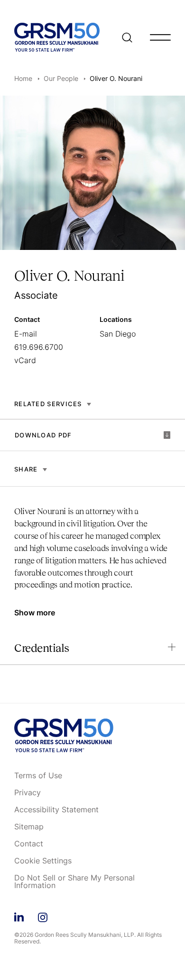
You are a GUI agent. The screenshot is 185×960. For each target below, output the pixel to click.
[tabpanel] (92, 553)
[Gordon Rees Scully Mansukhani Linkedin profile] (19, 916)
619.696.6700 (38, 347)
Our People (61, 78)
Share (26, 469)
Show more (34, 612)
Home (23, 78)
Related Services (48, 404)
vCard (25, 360)
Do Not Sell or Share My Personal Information (74, 882)
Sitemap (29, 827)
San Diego (118, 333)
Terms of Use (38, 776)
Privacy (27, 793)
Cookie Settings (43, 861)
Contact (28, 844)
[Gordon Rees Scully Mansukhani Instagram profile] (42, 916)
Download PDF (43, 435)
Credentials (41, 647)
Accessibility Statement (56, 810)
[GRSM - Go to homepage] (57, 37)
